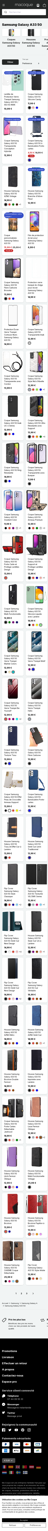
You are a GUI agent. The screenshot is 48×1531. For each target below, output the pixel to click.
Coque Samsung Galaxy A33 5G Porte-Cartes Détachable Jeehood (11, 1126)
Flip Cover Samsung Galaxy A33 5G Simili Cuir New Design (11, 939)
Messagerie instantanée (19, 1407)
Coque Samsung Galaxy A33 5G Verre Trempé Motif (36, 658)
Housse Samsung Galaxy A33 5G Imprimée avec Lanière (35, 1078)
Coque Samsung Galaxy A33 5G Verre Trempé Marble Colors (11, 660)
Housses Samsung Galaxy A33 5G (31, 42)
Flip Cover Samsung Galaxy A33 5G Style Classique (11, 892)
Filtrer (10, 62)
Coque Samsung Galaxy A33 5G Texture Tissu (11, 752)
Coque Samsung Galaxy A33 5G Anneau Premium (35, 517)
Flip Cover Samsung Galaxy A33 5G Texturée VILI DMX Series (35, 892)
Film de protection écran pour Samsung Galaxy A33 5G (36, 239)
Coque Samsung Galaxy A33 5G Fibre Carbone (35, 752)
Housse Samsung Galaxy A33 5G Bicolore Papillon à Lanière (36, 1222)
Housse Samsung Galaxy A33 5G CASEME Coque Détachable (11, 1269)
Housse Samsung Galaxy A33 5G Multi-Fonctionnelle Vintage (36, 1175)
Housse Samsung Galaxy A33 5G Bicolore (11, 1220)
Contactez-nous (12, 1375)
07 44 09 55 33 (15, 1399)
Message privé (14, 1416)
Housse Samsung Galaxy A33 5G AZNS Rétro (11, 1032)
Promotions (9, 1351)
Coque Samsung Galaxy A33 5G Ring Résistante (12, 470)
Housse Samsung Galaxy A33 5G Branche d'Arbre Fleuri (35, 195)
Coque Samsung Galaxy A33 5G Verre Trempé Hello (35, 707)
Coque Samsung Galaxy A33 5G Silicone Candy (35, 97)
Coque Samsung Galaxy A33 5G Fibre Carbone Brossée (11, 286)
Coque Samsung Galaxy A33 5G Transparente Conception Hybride (11, 145)
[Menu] (8, 5)
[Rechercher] (5, 12)
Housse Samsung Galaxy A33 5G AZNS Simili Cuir (35, 1032)
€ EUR (7, 1460)
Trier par (25, 59)
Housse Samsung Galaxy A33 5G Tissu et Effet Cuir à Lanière (12, 845)
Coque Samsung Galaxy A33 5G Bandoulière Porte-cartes (36, 798)
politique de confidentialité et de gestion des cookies (23, 1511)
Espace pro (9, 1381)
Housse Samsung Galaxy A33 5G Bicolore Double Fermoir (11, 1078)
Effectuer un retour (14, 1363)
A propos (8, 1369)
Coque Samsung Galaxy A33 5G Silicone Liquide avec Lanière (35, 613)
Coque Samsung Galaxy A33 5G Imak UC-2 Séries (12, 423)
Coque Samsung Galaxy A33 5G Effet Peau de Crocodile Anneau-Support (12, 798)
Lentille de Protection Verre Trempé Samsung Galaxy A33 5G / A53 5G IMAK (12, 99)
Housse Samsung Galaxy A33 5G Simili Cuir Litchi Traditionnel (35, 845)
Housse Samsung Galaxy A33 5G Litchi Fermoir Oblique (11, 1175)
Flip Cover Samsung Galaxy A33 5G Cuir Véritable (35, 986)
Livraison (8, 1357)
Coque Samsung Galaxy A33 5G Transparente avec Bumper (36, 471)
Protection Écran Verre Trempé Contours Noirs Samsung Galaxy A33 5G (11, 334)
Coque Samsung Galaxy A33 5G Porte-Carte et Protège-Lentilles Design (11, 564)
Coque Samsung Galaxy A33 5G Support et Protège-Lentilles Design (35, 564)
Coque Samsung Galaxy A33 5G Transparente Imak (36, 332)
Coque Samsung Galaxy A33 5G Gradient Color (11, 517)
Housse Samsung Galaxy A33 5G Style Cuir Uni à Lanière (35, 939)
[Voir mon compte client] (38, 5)
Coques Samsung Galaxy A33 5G (11, 42)
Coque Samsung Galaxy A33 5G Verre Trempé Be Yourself (11, 707)
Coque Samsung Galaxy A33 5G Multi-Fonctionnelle (12, 611)
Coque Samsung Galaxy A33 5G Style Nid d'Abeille (36, 378)
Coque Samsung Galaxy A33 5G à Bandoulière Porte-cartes (36, 144)
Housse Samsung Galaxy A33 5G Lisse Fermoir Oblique (35, 1125)
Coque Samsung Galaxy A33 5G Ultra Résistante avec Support (36, 424)
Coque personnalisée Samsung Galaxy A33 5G (11, 239)
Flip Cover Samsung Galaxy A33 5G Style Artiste (36, 1267)
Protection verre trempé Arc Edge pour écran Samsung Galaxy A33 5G (35, 287)
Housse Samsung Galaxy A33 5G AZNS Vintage (11, 193)
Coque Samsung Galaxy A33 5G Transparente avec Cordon (12, 380)
